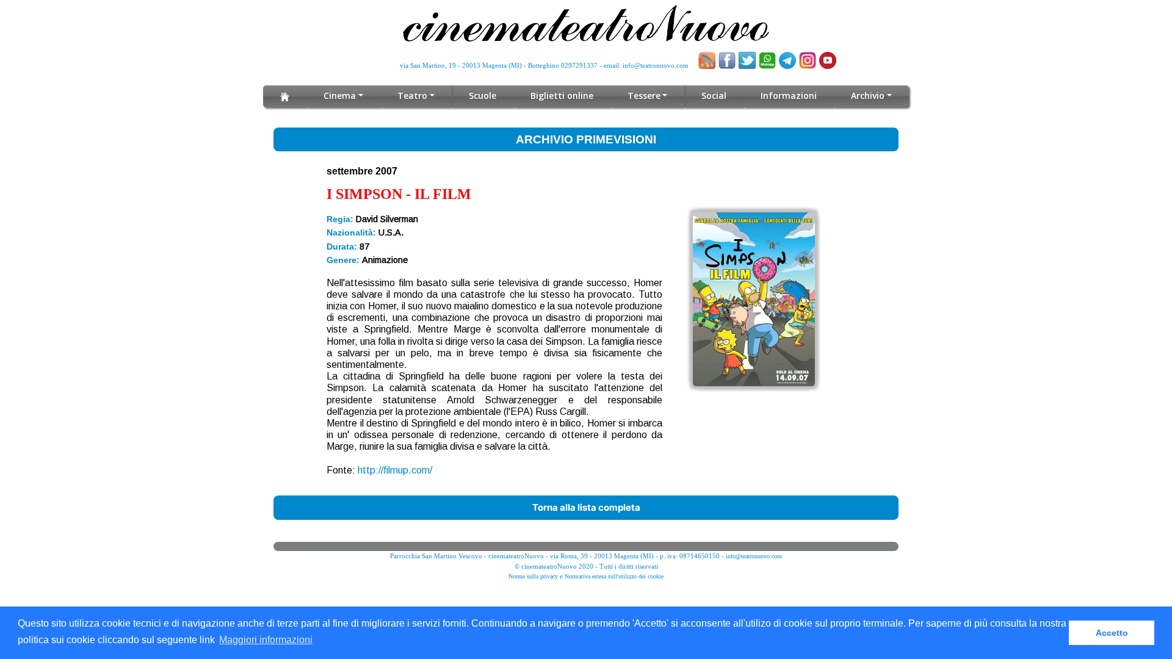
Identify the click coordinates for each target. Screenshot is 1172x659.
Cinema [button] (340, 95)
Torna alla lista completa (586, 507)
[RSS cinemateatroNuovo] (706, 60)
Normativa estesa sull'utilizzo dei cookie (614, 576)
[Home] (285, 96)
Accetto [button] (1112, 633)
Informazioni (789, 95)
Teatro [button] (412, 95)
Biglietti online (561, 95)
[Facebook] (727, 60)
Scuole (482, 95)
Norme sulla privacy (533, 576)
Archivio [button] (867, 95)
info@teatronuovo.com (656, 65)
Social (713, 95)
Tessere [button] (644, 95)
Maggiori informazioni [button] (266, 640)
